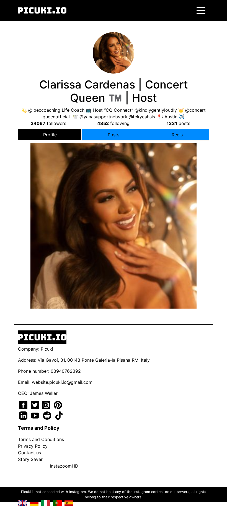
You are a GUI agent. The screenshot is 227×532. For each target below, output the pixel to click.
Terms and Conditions (41, 439)
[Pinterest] (58, 404)
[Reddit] (48, 415)
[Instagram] (47, 404)
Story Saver (30, 459)
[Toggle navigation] (201, 10)
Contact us (29, 452)
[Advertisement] (113, 200)
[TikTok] (59, 415)
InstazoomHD (64, 466)
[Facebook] (24, 404)
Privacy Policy (33, 446)
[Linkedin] (24, 415)
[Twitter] (35, 404)
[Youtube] (36, 415)
